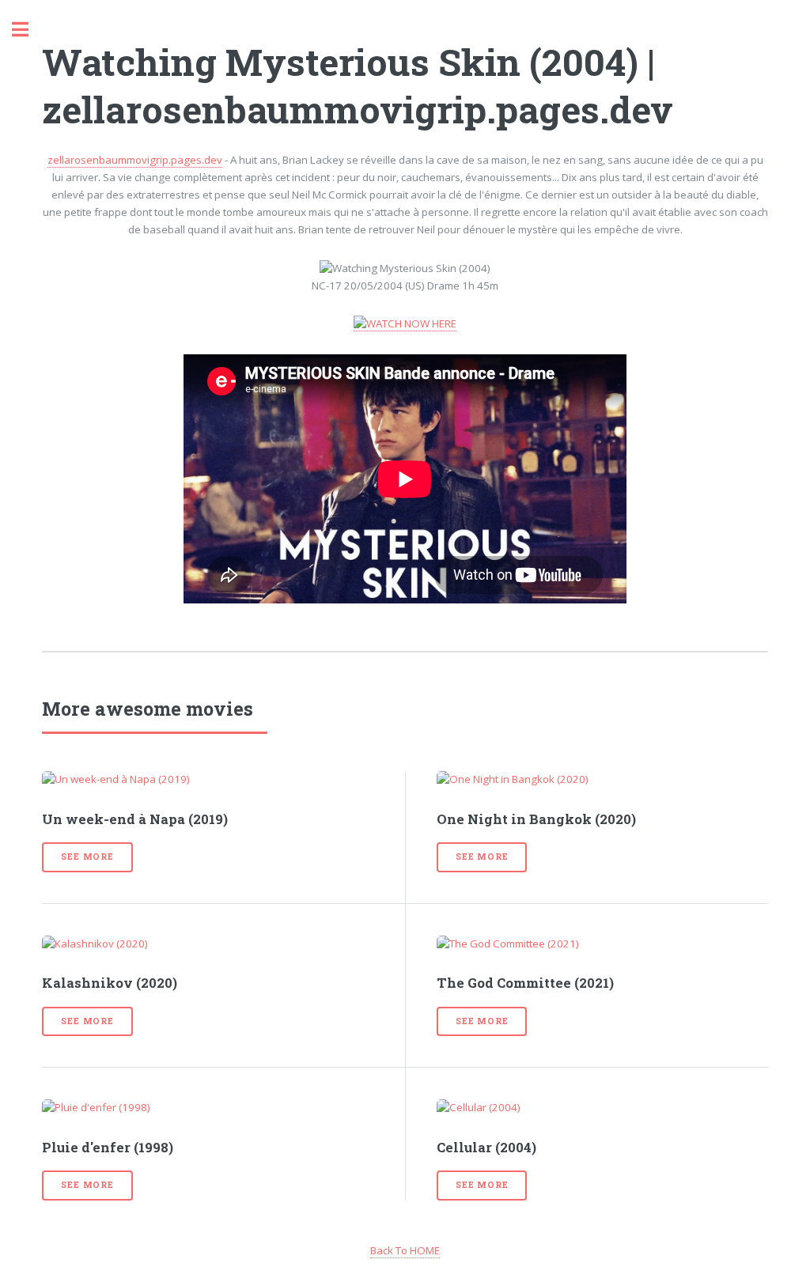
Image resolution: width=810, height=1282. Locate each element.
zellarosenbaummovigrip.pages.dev (134, 160)
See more (87, 856)
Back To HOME (405, 1250)
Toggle (28, 29)
